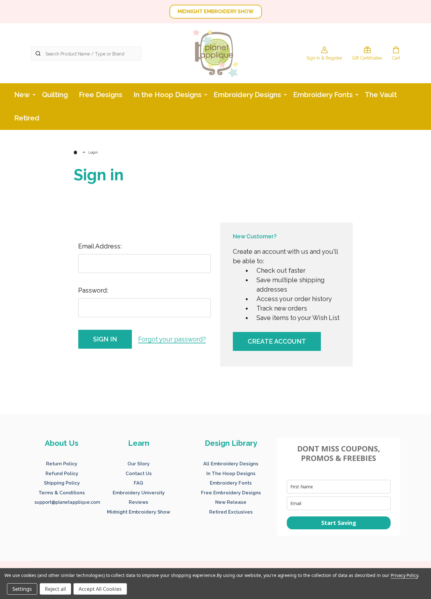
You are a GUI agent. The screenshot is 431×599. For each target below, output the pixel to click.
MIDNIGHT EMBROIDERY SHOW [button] (216, 12)
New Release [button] (230, 502)
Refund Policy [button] (61, 473)
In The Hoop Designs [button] (231, 473)
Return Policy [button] (61, 464)
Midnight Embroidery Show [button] (138, 512)
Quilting (55, 94)
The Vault (381, 94)
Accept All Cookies (100, 588)
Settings (22, 588)
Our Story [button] (138, 464)
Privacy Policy (404, 575)
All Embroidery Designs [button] (230, 464)
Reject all (55, 588)
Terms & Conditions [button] (61, 493)
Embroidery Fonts (323, 94)
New (22, 94)
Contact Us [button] (139, 473)
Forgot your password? (172, 339)
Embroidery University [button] (139, 493)
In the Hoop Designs (167, 94)
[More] (34, 94)
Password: (93, 290)
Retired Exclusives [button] (231, 512)
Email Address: (99, 246)
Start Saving (338, 522)
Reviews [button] (138, 502)
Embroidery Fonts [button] (231, 483)
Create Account (277, 341)
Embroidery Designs (247, 94)
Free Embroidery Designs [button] (231, 493)
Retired (26, 118)
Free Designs (100, 94)
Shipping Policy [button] (62, 483)
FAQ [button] (138, 483)
